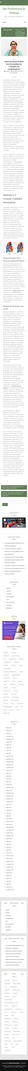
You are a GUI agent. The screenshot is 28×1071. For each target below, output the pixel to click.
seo (22, 706)
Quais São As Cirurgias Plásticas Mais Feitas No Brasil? (13, 487)
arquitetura (15, 655)
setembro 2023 (9, 801)
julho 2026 (8, 727)
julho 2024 (8, 773)
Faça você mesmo (10, 602)
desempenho (7, 668)
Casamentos (12, 659)
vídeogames (9, 608)
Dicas (14, 59)
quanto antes (17, 290)
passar (15, 690)
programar (15, 697)
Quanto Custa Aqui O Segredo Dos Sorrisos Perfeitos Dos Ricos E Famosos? (13, 494)
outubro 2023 (9, 798)
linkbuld (14, 687)
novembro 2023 (10, 796)
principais (6, 697)
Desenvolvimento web (9, 671)
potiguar (13, 694)
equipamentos (16, 674)
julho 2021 (8, 875)
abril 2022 (8, 850)
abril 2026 (8, 733)
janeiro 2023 (9, 824)
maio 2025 (8, 750)
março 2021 (9, 887)
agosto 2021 (9, 872)
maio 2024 (8, 779)
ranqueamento (7, 706)
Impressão (13, 684)
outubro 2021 (9, 867)
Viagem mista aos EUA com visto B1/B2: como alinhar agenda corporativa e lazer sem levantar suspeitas (14, 560)
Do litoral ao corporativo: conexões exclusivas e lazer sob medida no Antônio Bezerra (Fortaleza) (14, 551)
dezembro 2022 (10, 827)
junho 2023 (9, 810)
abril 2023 (8, 816)
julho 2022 (8, 841)
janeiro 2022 (9, 858)
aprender (6, 655)
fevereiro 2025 (9, 756)
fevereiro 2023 (9, 821)
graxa (5, 684)
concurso (16, 662)
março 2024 (9, 784)
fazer (13, 681)
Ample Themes (19, 1067)
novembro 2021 (10, 864)
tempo (11, 709)
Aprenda (8, 591)
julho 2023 (8, 807)
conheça (13, 665)
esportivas (6, 678)
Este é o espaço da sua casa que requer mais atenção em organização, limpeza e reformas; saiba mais (14, 571)
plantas (5, 694)
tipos (18, 709)
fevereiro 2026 (9, 736)
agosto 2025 (9, 742)
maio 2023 (8, 813)
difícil (21, 671)
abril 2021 (8, 884)
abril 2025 (8, 753)
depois (21, 665)
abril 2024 (8, 781)
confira (5, 665)
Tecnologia (9, 605)
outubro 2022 (9, 833)
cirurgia (21, 659)
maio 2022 (8, 847)
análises (5, 652)
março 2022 (9, 852)
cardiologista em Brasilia (12, 387)
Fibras (20, 681)
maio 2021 (8, 881)
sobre (5, 709)
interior (21, 684)
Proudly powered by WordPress (11, 1065)
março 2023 (9, 818)
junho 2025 (9, 747)
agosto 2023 (9, 804)
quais (12, 703)
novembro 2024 (10, 762)
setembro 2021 (9, 870)
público (5, 703)
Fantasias (6, 681)
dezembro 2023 (10, 793)
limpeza (5, 687)
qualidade (20, 703)
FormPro (7, 71)
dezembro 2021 (10, 861)
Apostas (8, 588)
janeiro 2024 (9, 790)
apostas (13, 652)
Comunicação (7, 662)
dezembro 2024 (10, 759)
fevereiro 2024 (9, 787)
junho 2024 (9, 776)
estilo (15, 678)
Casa (4, 659)
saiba (16, 706)
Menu (4, 22)
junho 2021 (8, 878)
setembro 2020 (10, 889)
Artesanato (9, 593)
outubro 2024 (9, 764)
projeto (5, 700)
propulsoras (14, 700)
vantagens (6, 713)
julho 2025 (8, 744)
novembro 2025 (10, 739)
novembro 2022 (10, 830)
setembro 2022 (10, 835)
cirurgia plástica (10, 596)
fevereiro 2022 (9, 855)
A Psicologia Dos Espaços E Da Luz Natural (14, 565)
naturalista (7, 690)
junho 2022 (9, 844)
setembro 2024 (9, 767)
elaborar (6, 674)
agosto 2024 (9, 770)
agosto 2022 (9, 838)
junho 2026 (9, 730)
